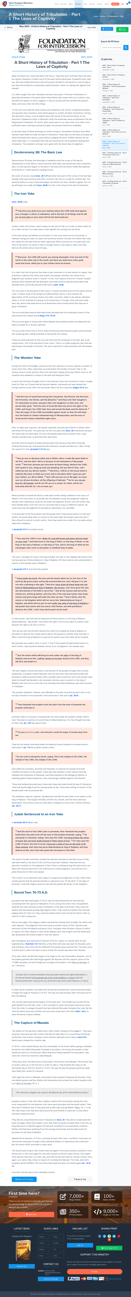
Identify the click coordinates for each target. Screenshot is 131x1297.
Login (98, 1294)
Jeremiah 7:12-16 (37, 449)
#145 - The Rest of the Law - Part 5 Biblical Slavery (114, 174)
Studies (77, 4)
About (99, 4)
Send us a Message (51, 1279)
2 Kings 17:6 (43, 315)
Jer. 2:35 (27, 723)
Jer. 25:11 (16, 806)
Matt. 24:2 (80, 1011)
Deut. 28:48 (42, 185)
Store (85, 4)
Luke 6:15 (81, 1037)
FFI (55, 1249)
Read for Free (22, 1266)
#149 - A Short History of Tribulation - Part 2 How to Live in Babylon (114, 133)
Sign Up (80, 1245)
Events (91, 4)
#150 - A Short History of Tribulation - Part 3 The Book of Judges (113, 122)
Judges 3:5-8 (78, 387)
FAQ (55, 1256)
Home (56, 4)
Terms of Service (89, 1294)
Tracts (41, 1243)
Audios (56, 1243)
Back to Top (80, 1179)
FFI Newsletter (113, 16)
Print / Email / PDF (122, 29)
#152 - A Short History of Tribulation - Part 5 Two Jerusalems (111, 99)
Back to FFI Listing (25, 1179)
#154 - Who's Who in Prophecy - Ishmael (113, 77)
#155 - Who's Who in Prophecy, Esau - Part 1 (113, 67)
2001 (121, 16)
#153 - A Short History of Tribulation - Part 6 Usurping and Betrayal (113, 87)
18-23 (52, 315)
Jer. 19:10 (86, 1163)
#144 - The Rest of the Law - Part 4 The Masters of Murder (114, 183)
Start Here (63, 4)
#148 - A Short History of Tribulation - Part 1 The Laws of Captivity (113, 144)
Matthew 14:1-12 (33, 944)
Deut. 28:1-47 (42, 176)
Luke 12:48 (58, 285)
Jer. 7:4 (27, 747)
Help (106, 4)
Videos (41, 1249)
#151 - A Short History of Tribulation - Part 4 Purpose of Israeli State (113, 110)
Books (41, 1237)
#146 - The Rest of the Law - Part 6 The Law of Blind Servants (114, 164)
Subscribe (108, 29)
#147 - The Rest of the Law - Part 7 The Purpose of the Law (114, 155)
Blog (70, 4)
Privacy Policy (77, 1294)
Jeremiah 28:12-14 (22, 822)
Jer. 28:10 (74, 695)
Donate (115, 4)
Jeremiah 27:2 (20, 529)
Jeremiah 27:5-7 (21, 569)
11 (13, 1166)
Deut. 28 (69, 430)
